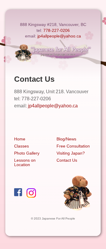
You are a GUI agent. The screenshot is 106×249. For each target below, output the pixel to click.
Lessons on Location (25, 162)
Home (19, 139)
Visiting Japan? (71, 153)
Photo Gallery (26, 153)
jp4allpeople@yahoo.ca (59, 36)
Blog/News (66, 139)
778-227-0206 (56, 30)
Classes (21, 146)
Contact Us (67, 160)
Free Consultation (73, 146)
